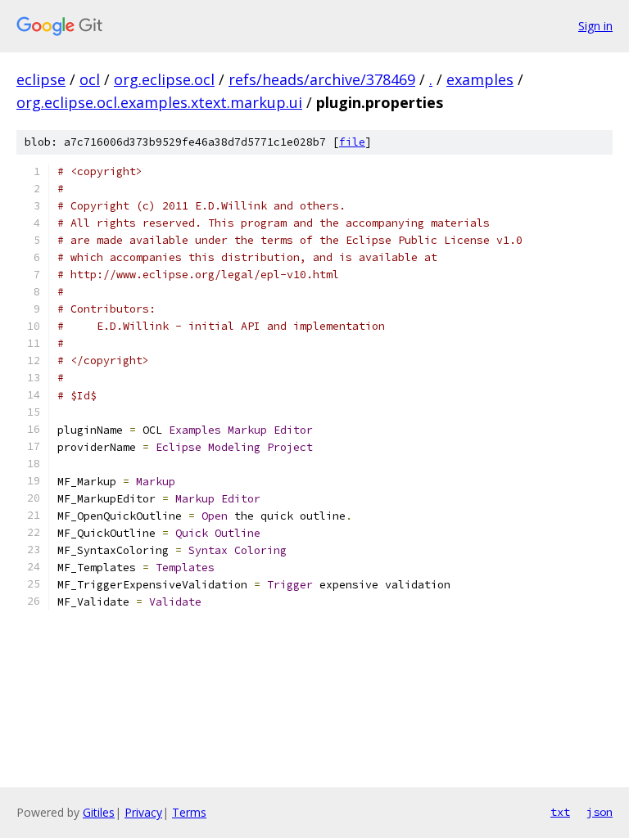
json (599, 811)
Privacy (143, 812)
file (352, 142)
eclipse (41, 79)
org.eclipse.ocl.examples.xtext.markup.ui (159, 102)
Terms (189, 812)
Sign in (595, 26)
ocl (89, 79)
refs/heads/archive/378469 (322, 79)
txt (560, 811)
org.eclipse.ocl (164, 79)
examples (480, 79)
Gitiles (99, 812)
